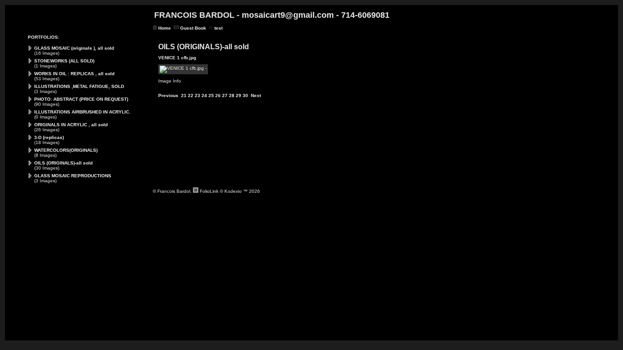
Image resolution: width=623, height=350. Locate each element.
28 (231, 95)
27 (225, 95)
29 (238, 95)
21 (184, 95)
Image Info (169, 80)
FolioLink (209, 191)
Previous (168, 95)
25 (211, 95)
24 (204, 95)
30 (245, 95)
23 (197, 95)
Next (256, 95)
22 (190, 95)
